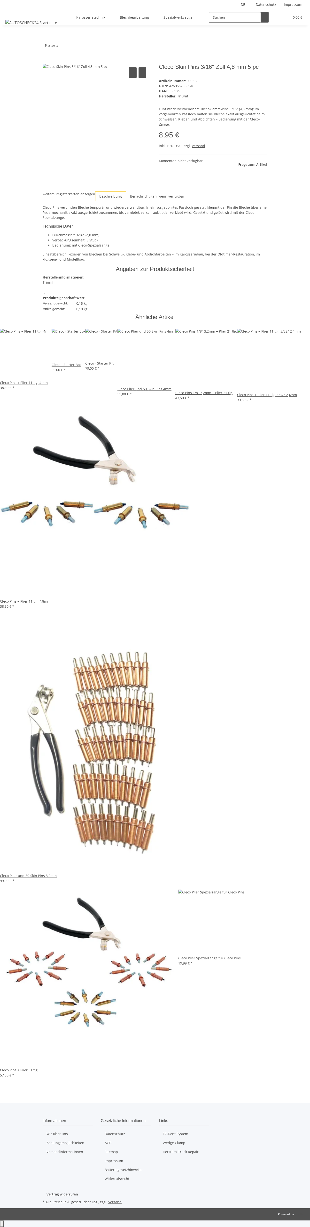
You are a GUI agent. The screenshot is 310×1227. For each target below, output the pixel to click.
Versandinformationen (64, 1151)
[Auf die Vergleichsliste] (133, 72)
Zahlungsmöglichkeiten (65, 1142)
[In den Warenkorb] (46, 61)
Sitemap (111, 1151)
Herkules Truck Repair (181, 1151)
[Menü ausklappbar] (10, 13)
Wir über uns (57, 1133)
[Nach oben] (2, 1223)
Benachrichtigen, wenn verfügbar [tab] (157, 196)
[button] (276, 17)
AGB (108, 1142)
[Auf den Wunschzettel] (142, 72)
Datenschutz (266, 4)
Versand (198, 145)
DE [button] (243, 4)
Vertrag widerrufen (62, 1194)
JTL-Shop (300, 1214)
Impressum (293, 4)
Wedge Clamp (174, 1142)
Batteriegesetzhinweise (123, 1169)
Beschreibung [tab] (110, 196)
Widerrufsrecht (117, 1178)
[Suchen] (265, 17)
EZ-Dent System (175, 1133)
